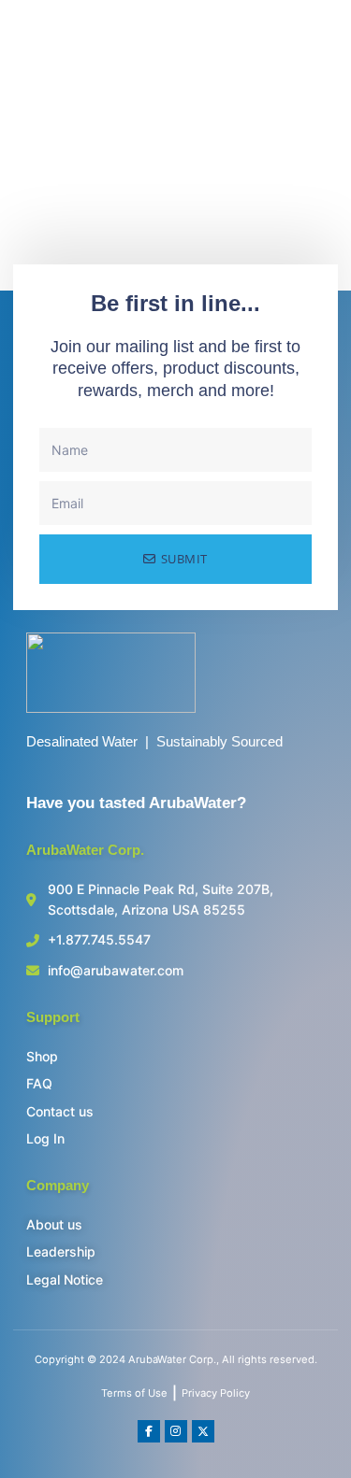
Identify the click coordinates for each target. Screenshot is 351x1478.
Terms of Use (134, 1393)
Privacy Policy (216, 1393)
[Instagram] (176, 1431)
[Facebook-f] (149, 1431)
